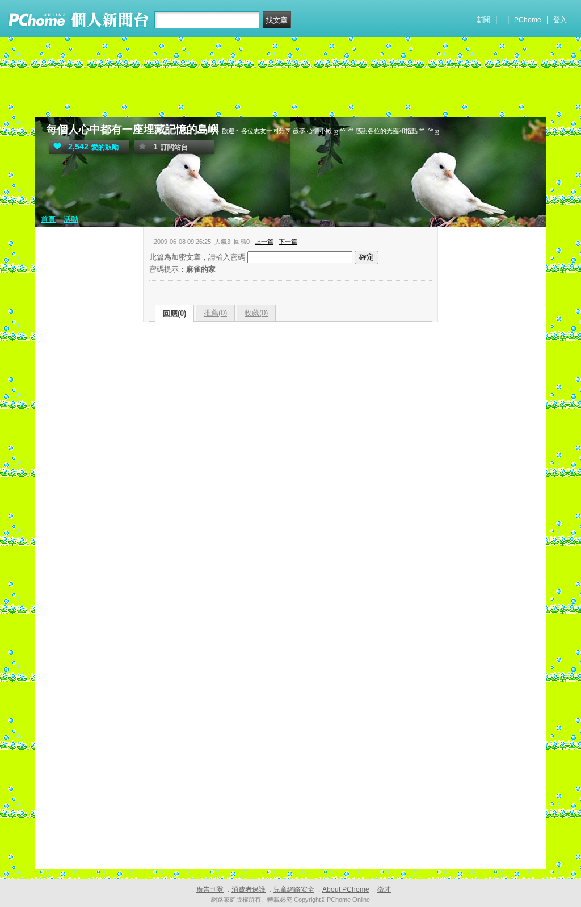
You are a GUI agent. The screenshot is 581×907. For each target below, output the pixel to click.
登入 (560, 20)
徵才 (384, 889)
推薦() (215, 313)
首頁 (48, 219)
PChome (527, 20)
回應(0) (174, 313)
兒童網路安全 (293, 889)
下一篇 (288, 241)
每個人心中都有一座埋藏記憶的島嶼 (133, 129)
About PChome (345, 889)
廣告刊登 (210, 889)
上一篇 (264, 241)
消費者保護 (248, 889)
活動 (71, 219)
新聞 (483, 20)
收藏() (256, 313)
